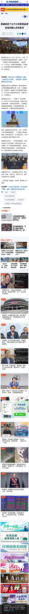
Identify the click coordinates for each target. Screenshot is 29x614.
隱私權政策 (11, 610)
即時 (8, 5)
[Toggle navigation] (2, 2)
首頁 (3, 5)
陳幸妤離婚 (15, 5)
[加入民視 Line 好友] (14, 409)
